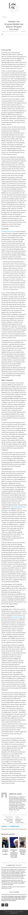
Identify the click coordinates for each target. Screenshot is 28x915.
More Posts (13, 812)
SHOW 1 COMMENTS (10, 826)
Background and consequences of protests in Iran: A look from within (14, 853)
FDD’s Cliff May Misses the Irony (8, 821)
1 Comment (22, 31)
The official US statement (8, 231)
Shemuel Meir (14, 31)
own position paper (17, 617)
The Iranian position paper (18, 506)
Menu (4, 17)
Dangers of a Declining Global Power (19, 821)
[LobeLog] (14, 8)
